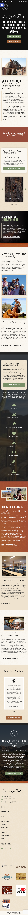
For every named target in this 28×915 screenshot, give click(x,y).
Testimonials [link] (5, 835)
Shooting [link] (14, 198)
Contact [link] (4, 838)
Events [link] (3, 830)
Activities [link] (4, 827)
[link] (2, 5)
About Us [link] (4, 821)
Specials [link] (4, 833)
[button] (25, 7)
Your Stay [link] (4, 824)
